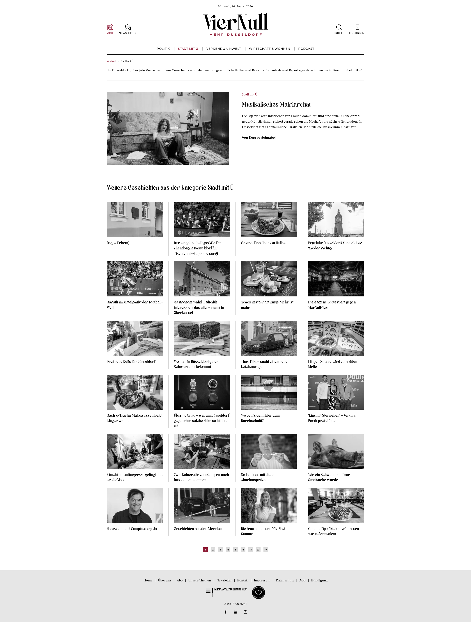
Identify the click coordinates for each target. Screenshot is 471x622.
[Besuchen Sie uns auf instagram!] (245, 612)
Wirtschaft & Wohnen (269, 49)
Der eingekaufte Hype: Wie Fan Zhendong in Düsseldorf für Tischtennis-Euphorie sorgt (198, 248)
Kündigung (319, 580)
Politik (163, 49)
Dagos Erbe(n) (118, 242)
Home (148, 580)
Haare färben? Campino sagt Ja (132, 528)
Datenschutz (285, 580)
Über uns (164, 580)
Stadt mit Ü (188, 49)
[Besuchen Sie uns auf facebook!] (225, 612)
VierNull (111, 61)
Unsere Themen (199, 580)
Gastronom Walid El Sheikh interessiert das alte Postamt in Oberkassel (199, 307)
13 (250, 549)
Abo (180, 580)
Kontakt (242, 580)
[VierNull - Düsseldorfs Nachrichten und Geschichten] (235, 24)
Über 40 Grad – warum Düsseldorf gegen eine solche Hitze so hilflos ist (201, 420)
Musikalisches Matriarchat (276, 104)
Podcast (306, 49)
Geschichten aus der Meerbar (198, 528)
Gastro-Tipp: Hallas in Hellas (263, 242)
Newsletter (224, 580)
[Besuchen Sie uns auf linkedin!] (235, 612)
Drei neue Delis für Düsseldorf (131, 361)
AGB (302, 580)
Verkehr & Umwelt (223, 49)
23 (258, 549)
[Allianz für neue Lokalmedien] (258, 592)
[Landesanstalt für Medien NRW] (226, 592)
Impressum (262, 580)
